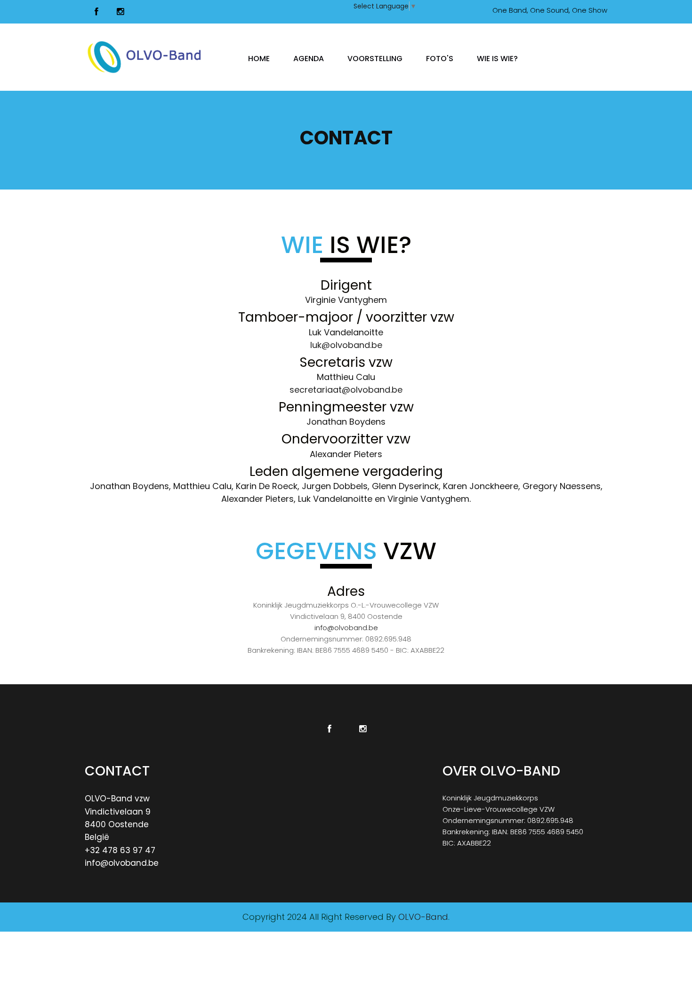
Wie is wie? (497, 58)
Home (259, 58)
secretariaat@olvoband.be (346, 390)
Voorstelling (374, 58)
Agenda (308, 58)
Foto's (439, 58)
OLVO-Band (423, 917)
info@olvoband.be (346, 628)
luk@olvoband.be (346, 345)
